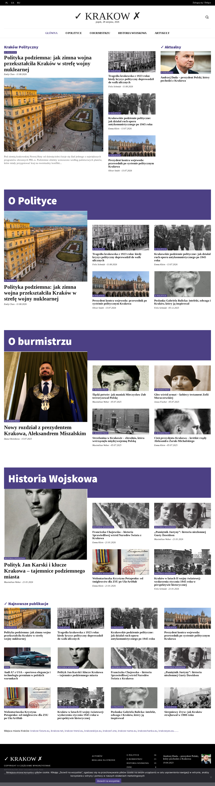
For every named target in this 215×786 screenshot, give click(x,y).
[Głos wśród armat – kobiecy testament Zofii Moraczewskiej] (182, 378)
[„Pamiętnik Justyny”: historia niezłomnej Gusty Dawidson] (182, 515)
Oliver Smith (114, 170)
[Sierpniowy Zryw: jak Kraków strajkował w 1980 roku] (187, 697)
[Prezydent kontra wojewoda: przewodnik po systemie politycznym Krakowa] (132, 146)
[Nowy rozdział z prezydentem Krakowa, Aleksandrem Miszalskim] (45, 386)
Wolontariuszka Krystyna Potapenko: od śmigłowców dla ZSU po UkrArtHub (117, 580)
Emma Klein (113, 128)
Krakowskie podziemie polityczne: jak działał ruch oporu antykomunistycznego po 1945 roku (130, 121)
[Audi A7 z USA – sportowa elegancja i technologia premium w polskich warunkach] (27, 657)
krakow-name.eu (127, 730)
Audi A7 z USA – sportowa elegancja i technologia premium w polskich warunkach (27, 675)
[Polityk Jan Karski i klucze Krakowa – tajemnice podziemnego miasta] (45, 524)
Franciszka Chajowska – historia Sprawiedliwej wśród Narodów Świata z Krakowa (116, 535)
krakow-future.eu (39, 730)
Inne (7, 667)
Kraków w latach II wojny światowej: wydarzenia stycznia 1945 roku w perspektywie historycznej (177, 581)
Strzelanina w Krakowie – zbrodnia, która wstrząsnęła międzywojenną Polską (118, 439)
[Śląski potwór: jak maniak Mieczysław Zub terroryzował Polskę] (120, 378)
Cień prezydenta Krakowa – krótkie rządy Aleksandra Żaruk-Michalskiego (180, 439)
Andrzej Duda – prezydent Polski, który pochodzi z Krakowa (185, 79)
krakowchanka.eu (147, 730)
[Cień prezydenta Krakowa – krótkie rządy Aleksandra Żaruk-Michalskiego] (182, 421)
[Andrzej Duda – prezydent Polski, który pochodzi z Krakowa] (186, 62)
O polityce (10, 52)
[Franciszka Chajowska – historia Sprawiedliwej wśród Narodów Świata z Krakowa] (120, 515)
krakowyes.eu (166, 730)
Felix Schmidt (114, 86)
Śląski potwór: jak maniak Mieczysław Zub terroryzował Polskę (119, 396)
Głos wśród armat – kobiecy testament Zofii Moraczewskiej (181, 396)
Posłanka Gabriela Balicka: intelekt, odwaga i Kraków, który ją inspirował (182, 302)
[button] (207, 17)
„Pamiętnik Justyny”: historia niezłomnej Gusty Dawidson (180, 533)
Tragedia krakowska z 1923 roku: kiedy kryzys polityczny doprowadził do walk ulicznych (131, 79)
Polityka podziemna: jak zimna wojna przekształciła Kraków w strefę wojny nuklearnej (48, 63)
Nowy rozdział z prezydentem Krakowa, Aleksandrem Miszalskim (45, 430)
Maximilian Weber (100, 402)
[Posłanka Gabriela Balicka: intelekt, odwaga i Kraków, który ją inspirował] (182, 284)
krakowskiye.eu (92, 730)
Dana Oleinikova (12, 439)
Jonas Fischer (160, 402)
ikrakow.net (57, 730)
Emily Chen (9, 74)
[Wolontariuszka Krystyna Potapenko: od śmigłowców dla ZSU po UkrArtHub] (120, 562)
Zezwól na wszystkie (108, 781)
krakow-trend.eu (74, 730)
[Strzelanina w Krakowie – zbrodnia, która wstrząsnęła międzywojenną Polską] (120, 421)
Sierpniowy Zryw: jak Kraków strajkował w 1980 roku (183, 713)
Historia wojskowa (15, 558)
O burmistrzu (12, 421)
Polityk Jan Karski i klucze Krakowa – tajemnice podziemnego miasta (44, 570)
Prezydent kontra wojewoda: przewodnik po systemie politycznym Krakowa (131, 163)
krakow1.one (110, 730)
